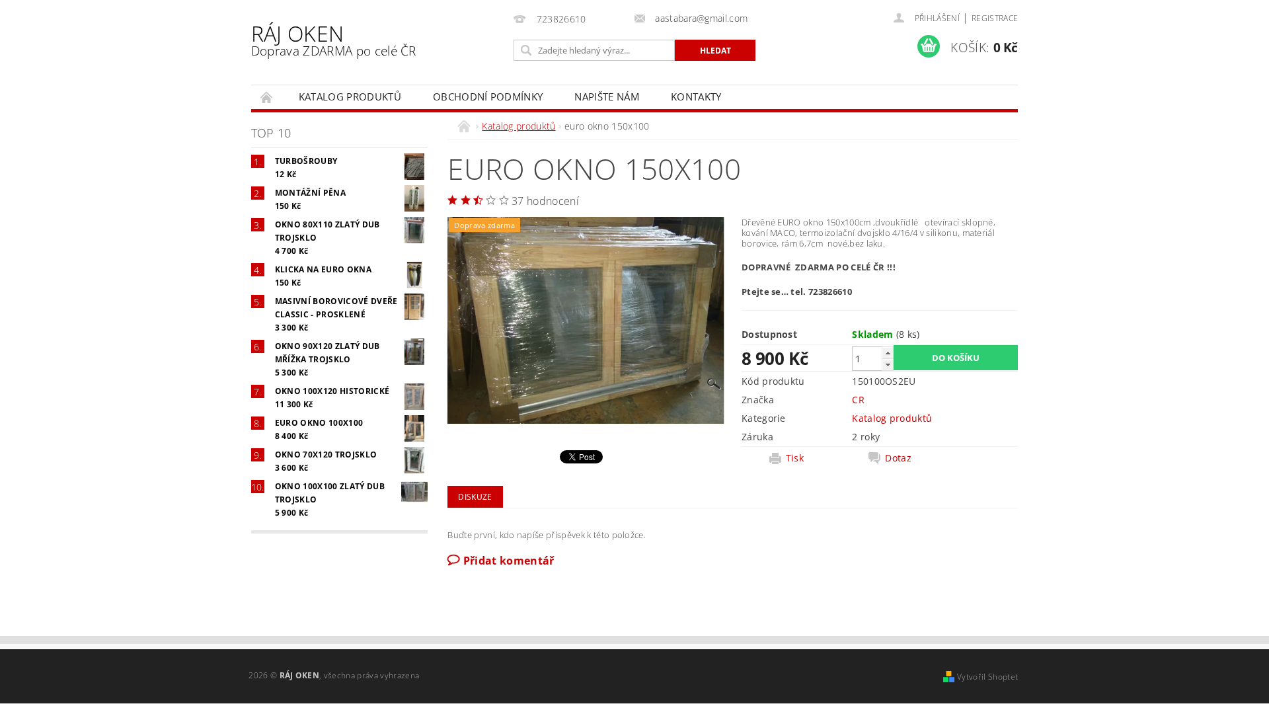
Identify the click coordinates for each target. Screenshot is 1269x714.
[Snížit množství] (888, 364)
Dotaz (898, 458)
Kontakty (696, 96)
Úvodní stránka (267, 96)
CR (858, 399)
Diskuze (475, 496)
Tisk (795, 458)
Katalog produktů (350, 96)
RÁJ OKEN (333, 39)
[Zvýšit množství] (888, 352)
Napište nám (606, 96)
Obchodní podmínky (488, 96)
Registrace (995, 18)
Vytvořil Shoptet (987, 676)
